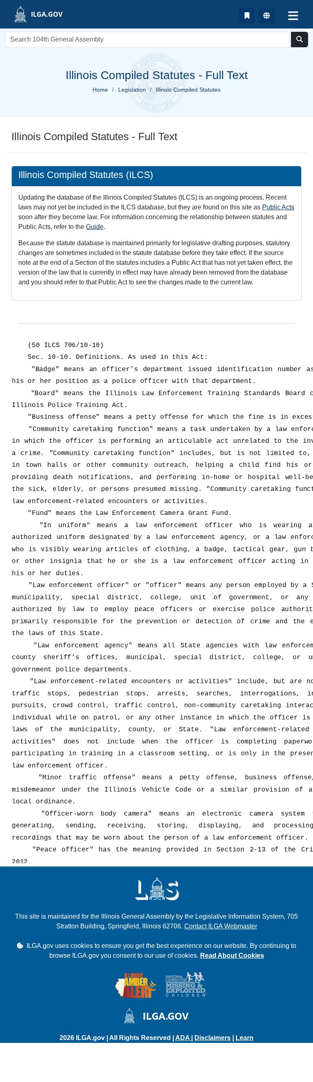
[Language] (266, 16)
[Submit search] (299, 39)
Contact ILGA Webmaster (220, 926)
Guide (95, 226)
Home (100, 89)
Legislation (132, 89)
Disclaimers (212, 1037)
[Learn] (247, 16)
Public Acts (278, 207)
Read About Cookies (232, 955)
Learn (244, 1037)
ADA (183, 1037)
